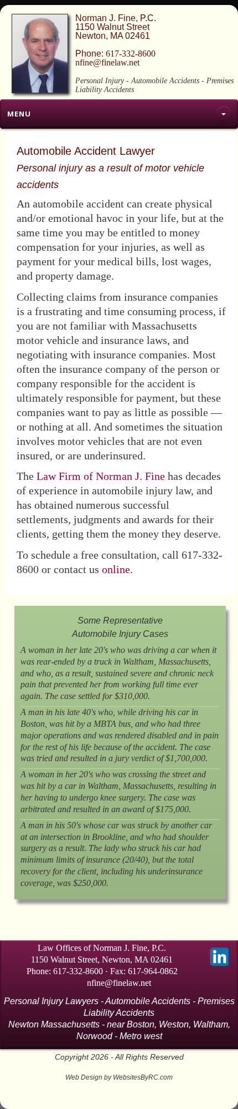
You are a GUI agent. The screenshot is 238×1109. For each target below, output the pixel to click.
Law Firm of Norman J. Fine (101, 476)
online (116, 569)
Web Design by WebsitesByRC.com (119, 1077)
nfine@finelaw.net (107, 62)
